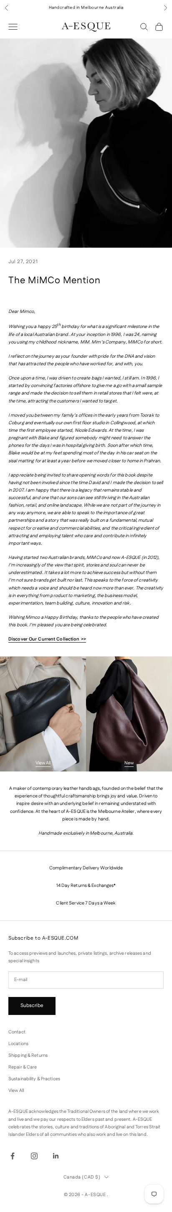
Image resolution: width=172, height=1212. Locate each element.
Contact (16, 1032)
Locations (18, 1043)
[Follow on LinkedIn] (56, 1156)
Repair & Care (22, 1067)
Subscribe (31, 1005)
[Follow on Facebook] (12, 1156)
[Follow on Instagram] (34, 1156)
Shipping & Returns (28, 1055)
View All (43, 763)
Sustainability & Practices (34, 1079)
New (129, 763)
